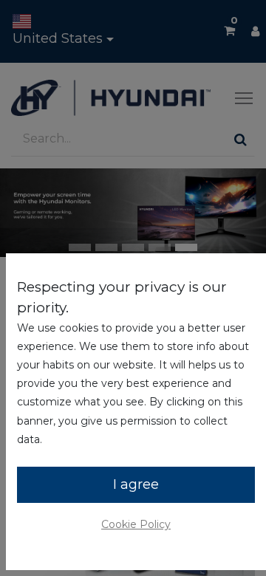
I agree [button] (136, 484)
